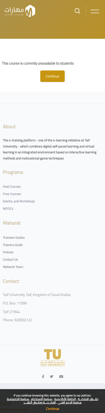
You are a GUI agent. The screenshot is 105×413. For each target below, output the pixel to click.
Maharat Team (13, 267)
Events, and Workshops (19, 201)
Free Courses (12, 194)
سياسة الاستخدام (42, 399)
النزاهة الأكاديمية (65, 399)
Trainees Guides (14, 237)
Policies (8, 252)
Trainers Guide (13, 245)
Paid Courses (12, 186)
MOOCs (8, 208)
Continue (52, 408)
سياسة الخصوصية (18, 399)
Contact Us (10, 259)
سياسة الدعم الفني (70, 402)
